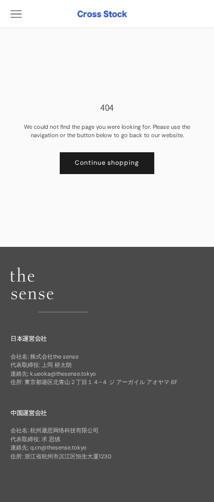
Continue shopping (107, 162)
